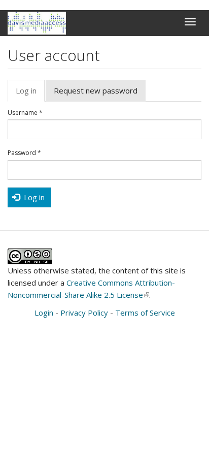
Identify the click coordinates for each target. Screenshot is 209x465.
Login (43, 312)
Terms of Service (145, 312)
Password (24, 153)
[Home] (37, 23)
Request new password (95, 90)
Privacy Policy (84, 312)
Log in (30, 93)
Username (25, 113)
